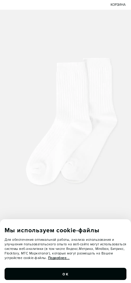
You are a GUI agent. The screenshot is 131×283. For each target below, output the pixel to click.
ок (65, 274)
